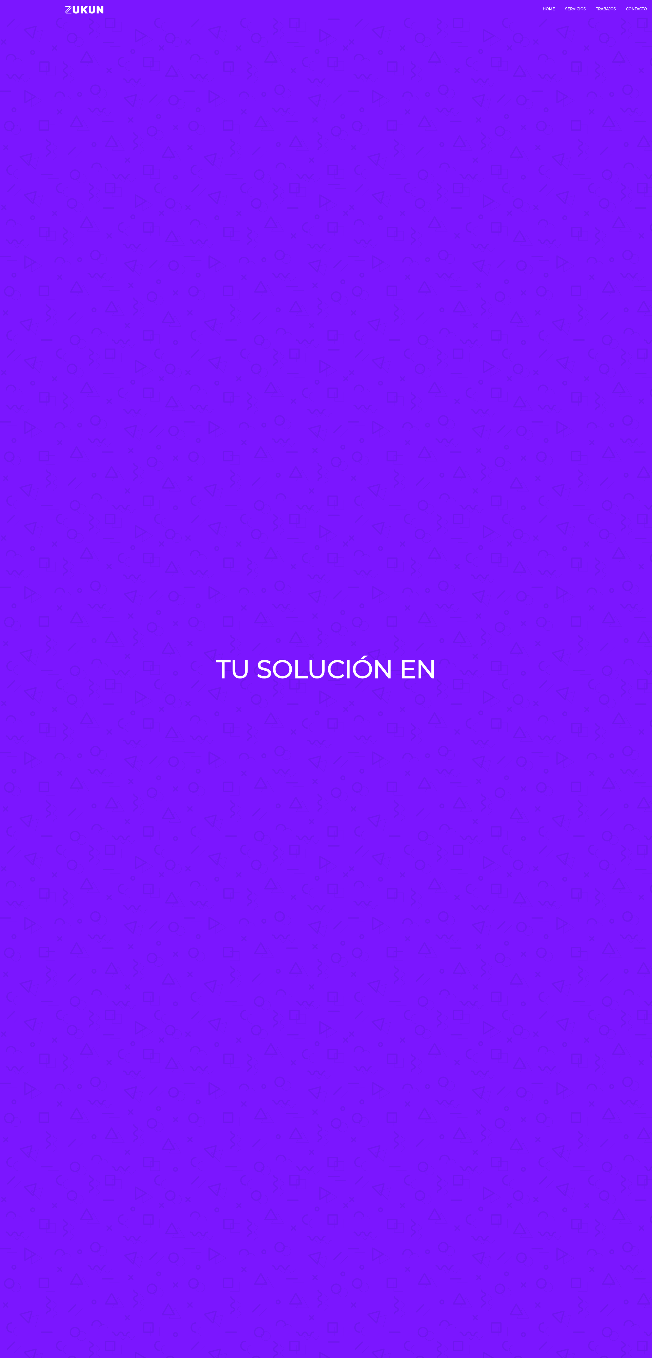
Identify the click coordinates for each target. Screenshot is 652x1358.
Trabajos (606, 9)
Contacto (636, 9)
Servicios (575, 9)
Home (549, 9)
